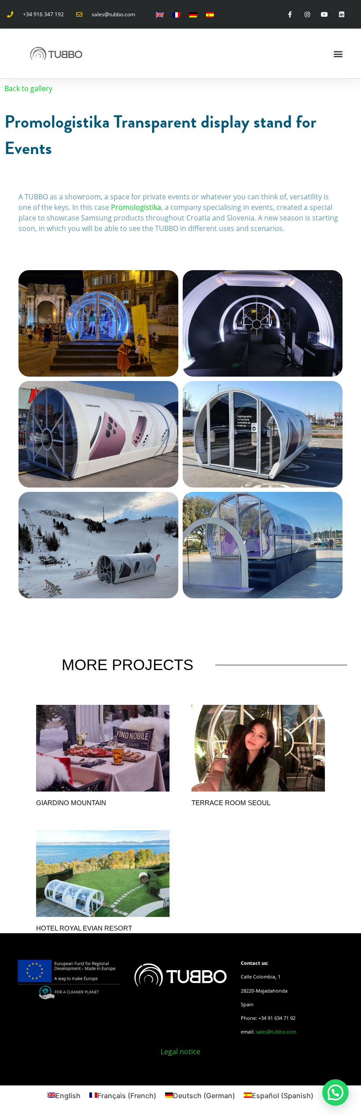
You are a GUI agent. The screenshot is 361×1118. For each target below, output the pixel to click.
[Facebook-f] (289, 14)
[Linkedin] (341, 14)
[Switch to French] (176, 14)
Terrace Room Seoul (231, 802)
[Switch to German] (193, 14)
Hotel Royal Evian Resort (84, 928)
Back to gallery (28, 88)
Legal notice (180, 1051)
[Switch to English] (159, 14)
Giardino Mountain (71, 802)
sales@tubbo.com (276, 1031)
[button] (338, 53)
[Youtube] (324, 14)
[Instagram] (307, 14)
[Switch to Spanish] (210, 14)
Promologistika (136, 207)
